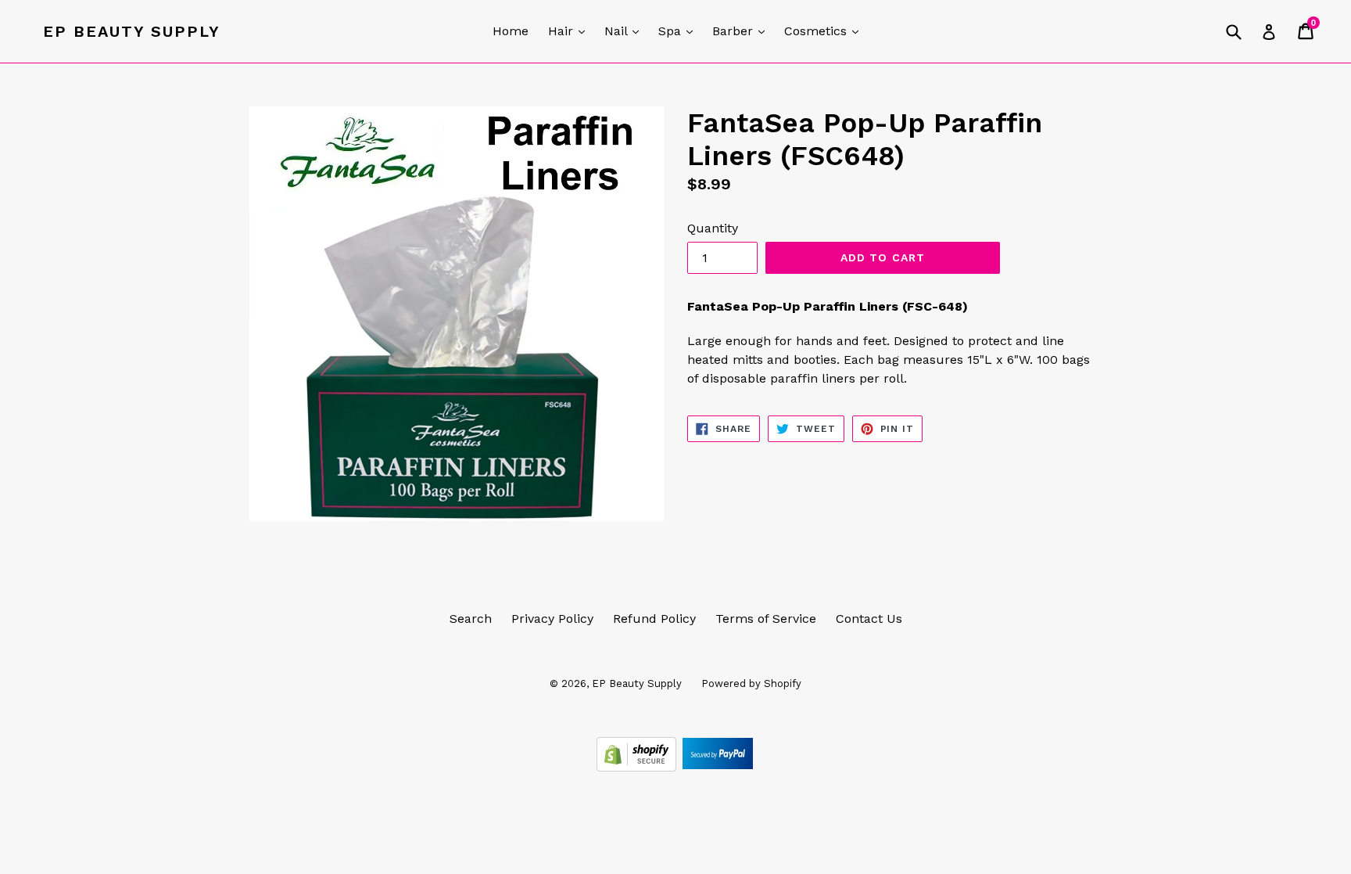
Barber (742, 30)
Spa (679, 30)
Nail (625, 30)
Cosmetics (825, 30)
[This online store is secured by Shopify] (638, 767)
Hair (570, 30)
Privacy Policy (552, 618)
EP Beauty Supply (131, 31)
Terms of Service (765, 618)
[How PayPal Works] (717, 767)
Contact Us (869, 618)
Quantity (712, 228)
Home (511, 30)
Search (471, 618)
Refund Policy (654, 618)
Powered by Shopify (751, 683)
